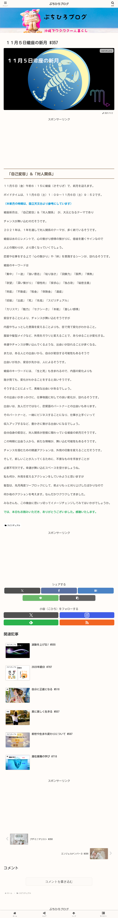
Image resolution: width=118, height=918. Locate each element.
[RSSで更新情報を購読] (87, 622)
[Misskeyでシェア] (98, 773)
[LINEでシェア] (41, 598)
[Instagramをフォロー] (87, 615)
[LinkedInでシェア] (59, 788)
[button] (77, 598)
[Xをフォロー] (31, 615)
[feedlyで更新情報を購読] (31, 622)
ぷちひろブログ (59, 3)
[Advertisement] (59, 143)
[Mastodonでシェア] (46, 773)
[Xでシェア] (19, 773)
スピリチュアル (13, 525)
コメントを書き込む (59, 881)
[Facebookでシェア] (19, 781)
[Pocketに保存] (72, 781)
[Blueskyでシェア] (72, 773)
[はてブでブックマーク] (46, 781)
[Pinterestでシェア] (32, 788)
